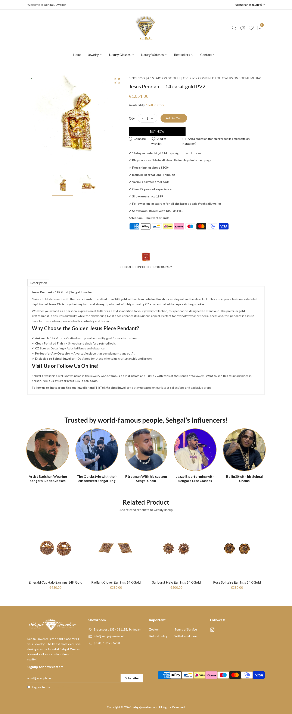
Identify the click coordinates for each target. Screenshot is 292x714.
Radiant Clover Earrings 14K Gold (116, 582)
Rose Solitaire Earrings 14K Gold (237, 582)
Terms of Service (185, 629)
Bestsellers (182, 55)
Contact (206, 55)
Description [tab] (38, 283)
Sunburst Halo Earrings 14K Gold (176, 582)
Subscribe (132, 678)
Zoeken (154, 629)
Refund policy (158, 636)
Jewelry (93, 55)
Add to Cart (174, 118)
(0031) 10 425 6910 (107, 643)
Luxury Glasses (120, 55)
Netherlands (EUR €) (249, 4)
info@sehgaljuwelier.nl (109, 636)
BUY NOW (157, 131)
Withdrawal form (185, 636)
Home (77, 55)
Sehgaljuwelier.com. (145, 707)
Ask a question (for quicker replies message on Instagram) (216, 141)
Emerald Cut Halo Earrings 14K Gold (55, 582)
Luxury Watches (152, 55)
